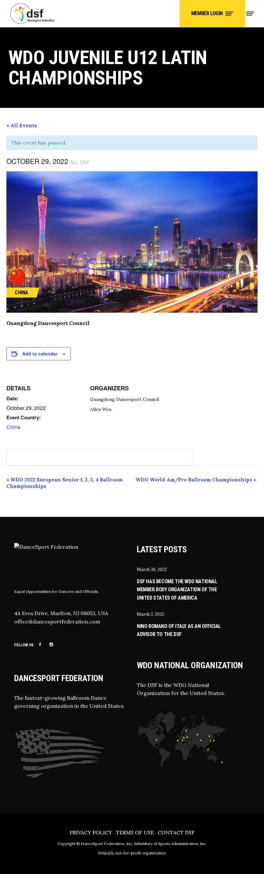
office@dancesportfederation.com (57, 621)
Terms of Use (135, 832)
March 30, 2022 (152, 569)
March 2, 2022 (150, 614)
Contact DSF (176, 832)
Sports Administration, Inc (182, 843)
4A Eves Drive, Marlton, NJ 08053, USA (61, 613)
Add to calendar (39, 353)
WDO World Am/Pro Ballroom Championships (196, 480)
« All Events (21, 125)
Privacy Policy (91, 832)
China (13, 427)
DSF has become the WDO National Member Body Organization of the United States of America (177, 589)
